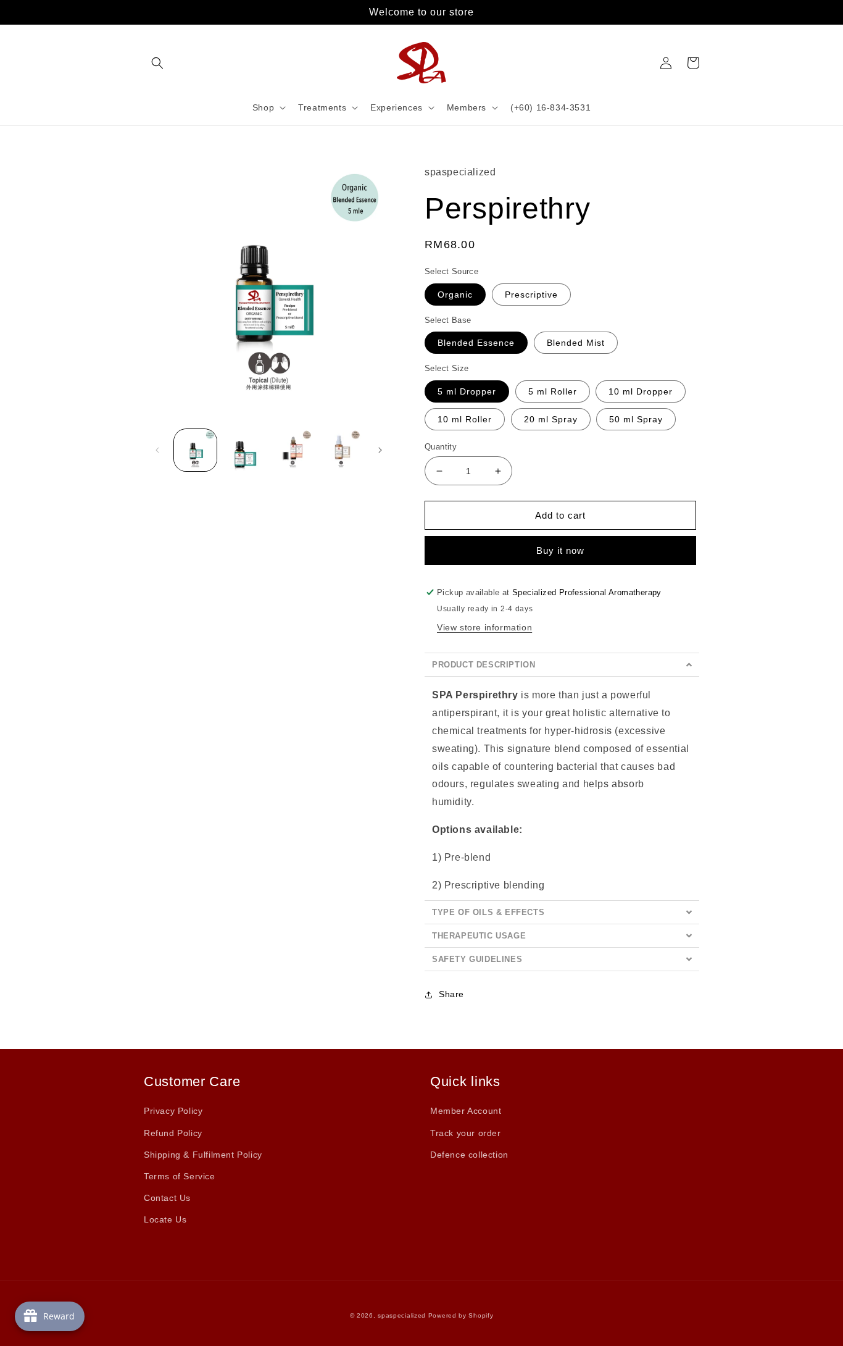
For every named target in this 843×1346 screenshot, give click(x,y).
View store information (484, 627)
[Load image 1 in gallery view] (195, 450)
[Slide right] (380, 450)
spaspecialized (402, 1315)
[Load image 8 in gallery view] (293, 450)
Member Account (465, 1111)
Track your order (465, 1133)
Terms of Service (179, 1176)
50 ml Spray (636, 419)
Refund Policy (173, 1133)
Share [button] (451, 994)
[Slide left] (157, 450)
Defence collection (469, 1155)
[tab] (562, 665)
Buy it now (560, 550)
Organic (455, 294)
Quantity (441, 446)
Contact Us (167, 1198)
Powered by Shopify (461, 1315)
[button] (157, 63)
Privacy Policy (173, 1111)
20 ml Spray (551, 419)
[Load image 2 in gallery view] (244, 450)
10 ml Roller (465, 419)
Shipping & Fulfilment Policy (203, 1155)
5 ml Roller (552, 391)
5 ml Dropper (467, 391)
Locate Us (165, 1219)
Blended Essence (476, 343)
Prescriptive (531, 294)
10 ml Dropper (640, 391)
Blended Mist (576, 343)
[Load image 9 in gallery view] (341, 450)
